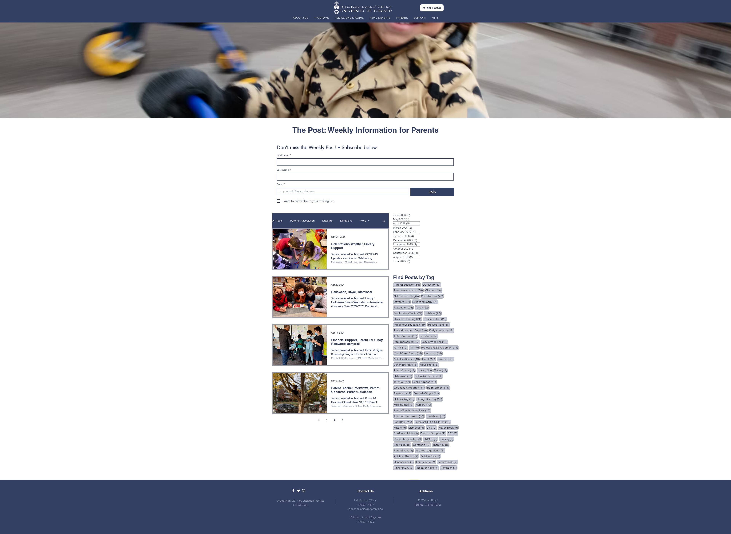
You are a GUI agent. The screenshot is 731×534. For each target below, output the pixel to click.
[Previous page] (318, 420)
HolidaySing (404, 399)
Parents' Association (302, 220)
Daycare (327, 220)
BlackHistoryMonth (408, 313)
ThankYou (441, 444)
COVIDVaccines (435, 342)
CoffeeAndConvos (429, 376)
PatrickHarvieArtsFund (411, 330)
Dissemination (435, 319)
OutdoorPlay (431, 456)
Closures (433, 290)
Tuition (422, 307)
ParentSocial (405, 370)
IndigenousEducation (410, 324)
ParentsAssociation (409, 290)
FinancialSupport (433, 433)
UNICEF (430, 439)
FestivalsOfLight (427, 393)
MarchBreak (449, 427)
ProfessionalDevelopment (440, 347)
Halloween (403, 376)
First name (284, 155)
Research (403, 393)
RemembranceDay (408, 439)
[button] (300, 18)
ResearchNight (427, 467)
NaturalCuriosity (407, 296)
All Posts (277, 220)
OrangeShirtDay (430, 399)
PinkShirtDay (404, 467)
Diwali (429, 359)
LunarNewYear (406, 364)
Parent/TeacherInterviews (412, 410)
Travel (441, 370)
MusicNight (404, 404)
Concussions (404, 462)
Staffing (447, 439)
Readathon (404, 307)
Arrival (401, 347)
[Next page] (342, 420)
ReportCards (447, 462)
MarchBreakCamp (408, 353)
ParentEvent (404, 450)
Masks (400, 427)
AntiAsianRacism (406, 456)
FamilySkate (426, 462)
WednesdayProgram (409, 387)
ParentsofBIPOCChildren (432, 422)
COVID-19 (431, 284)
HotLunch (433, 353)
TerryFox (402, 382)
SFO (453, 433)
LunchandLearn (425, 302)
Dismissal (416, 427)
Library (425, 370)
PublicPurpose (424, 382)
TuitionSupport (406, 336)
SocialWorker (432, 296)
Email (281, 184)
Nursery (424, 404)
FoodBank (403, 422)
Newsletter (429, 364)
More (363, 220)
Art (415, 347)
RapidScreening (407, 342)
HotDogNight (439, 324)
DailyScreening (441, 330)
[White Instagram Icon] (304, 491)
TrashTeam (436, 416)
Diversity (445, 359)
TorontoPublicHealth (409, 416)
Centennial (422, 444)
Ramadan (449, 467)
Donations (346, 220)
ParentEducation (407, 284)
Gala (431, 427)
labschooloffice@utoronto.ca (365, 509)
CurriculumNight (406, 433)
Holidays (433, 313)
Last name (284, 169)
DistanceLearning (408, 319)
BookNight (402, 444)
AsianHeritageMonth (430, 450)
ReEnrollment (438, 387)
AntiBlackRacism (407, 359)
